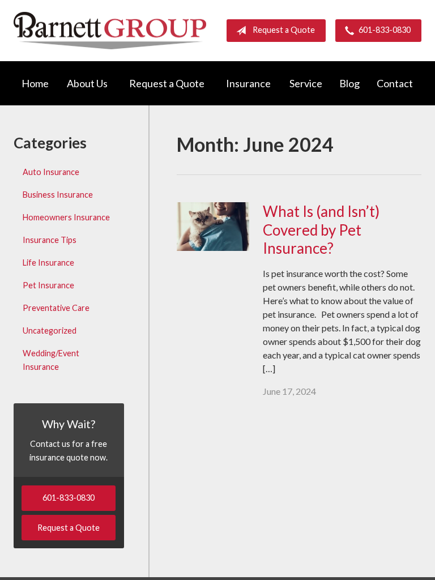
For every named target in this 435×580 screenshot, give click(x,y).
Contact (395, 83)
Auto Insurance (51, 172)
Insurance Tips (49, 240)
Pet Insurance (48, 285)
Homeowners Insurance (66, 217)
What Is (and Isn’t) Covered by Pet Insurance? (321, 229)
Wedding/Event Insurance (51, 360)
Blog (349, 83)
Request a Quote (284, 30)
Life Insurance (48, 262)
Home (35, 83)
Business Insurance (58, 194)
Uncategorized (49, 330)
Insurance (248, 83)
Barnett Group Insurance (110, 30)
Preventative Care (56, 308)
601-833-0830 (385, 30)
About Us (87, 83)
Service (305, 83)
